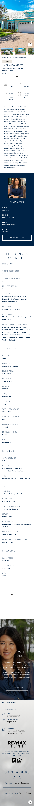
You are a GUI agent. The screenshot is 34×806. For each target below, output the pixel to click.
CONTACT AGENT (17, 238)
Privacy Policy (25, 793)
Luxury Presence (22, 783)
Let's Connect (17, 688)
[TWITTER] (19, 777)
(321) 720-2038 (8, 217)
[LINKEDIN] (27, 772)
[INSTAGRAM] (12, 772)
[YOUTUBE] (14, 777)
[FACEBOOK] (7, 772)
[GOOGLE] (22, 772)
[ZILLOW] (17, 772)
